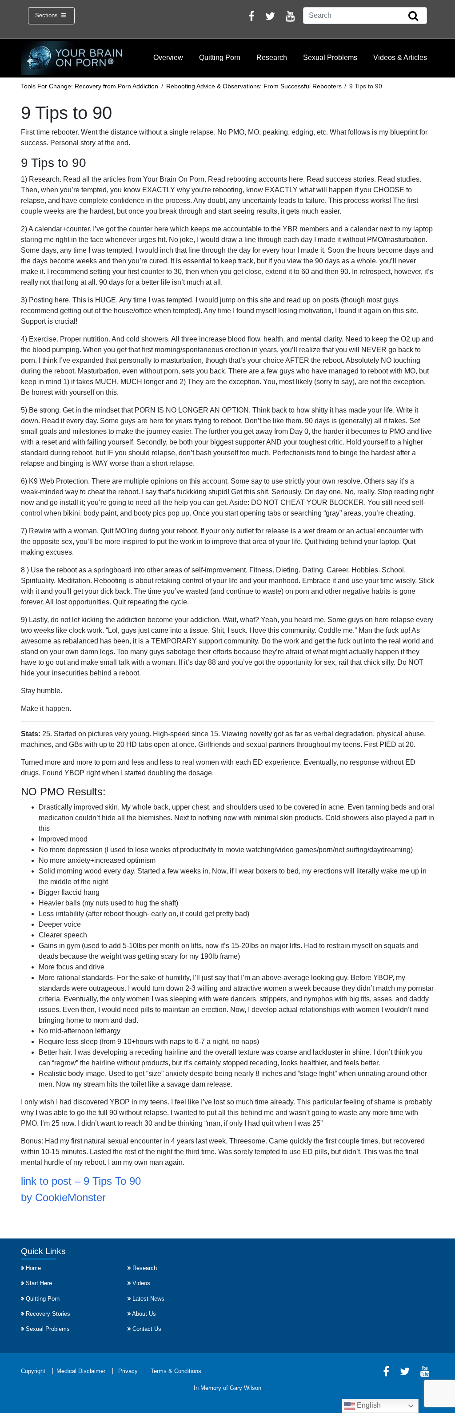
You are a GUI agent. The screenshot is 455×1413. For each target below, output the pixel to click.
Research (271, 57)
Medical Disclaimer (80, 1371)
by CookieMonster (63, 1197)
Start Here (39, 1283)
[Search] (413, 16)
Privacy (128, 1371)
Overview (168, 57)
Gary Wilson (245, 1388)
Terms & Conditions (176, 1371)
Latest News (148, 1298)
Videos (141, 1283)
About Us (144, 1313)
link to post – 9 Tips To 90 (81, 1181)
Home (33, 1268)
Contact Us (146, 1329)
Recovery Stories (48, 1313)
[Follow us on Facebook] (251, 17)
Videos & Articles (400, 57)
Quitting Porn (219, 57)
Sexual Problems (330, 57)
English (368, 1405)
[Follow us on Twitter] (270, 17)
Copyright (33, 1371)
